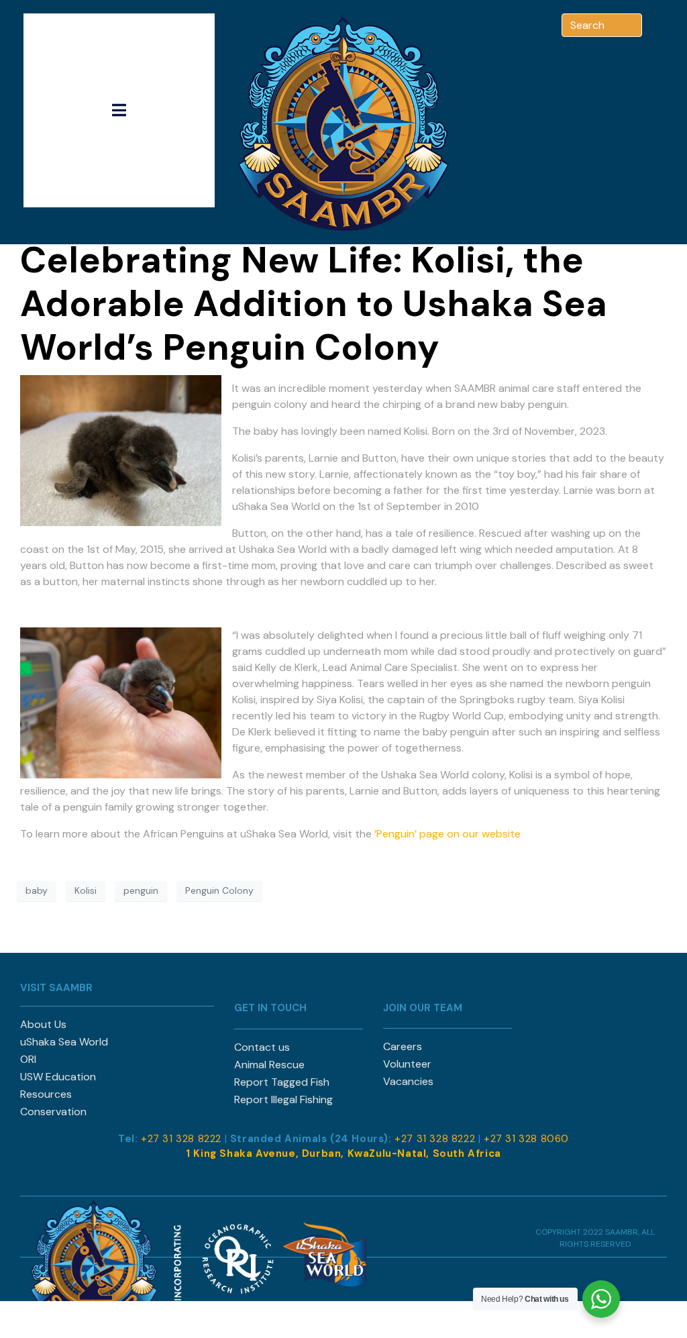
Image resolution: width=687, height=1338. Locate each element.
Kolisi (85, 890)
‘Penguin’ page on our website (447, 834)
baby (36, 890)
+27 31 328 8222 (181, 1138)
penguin (140, 890)
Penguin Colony (219, 890)
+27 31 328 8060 (526, 1138)
